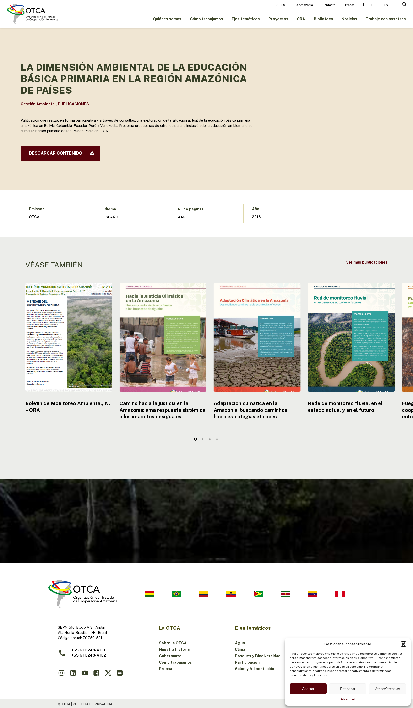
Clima (240, 649)
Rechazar (347, 689)
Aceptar (308, 689)
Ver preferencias (387, 689)
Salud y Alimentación (254, 669)
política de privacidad (94, 704)
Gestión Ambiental (38, 104)
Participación (247, 662)
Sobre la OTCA (173, 643)
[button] (403, 644)
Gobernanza (170, 656)
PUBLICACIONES (73, 104)
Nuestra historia (174, 649)
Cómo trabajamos (175, 662)
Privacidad (348, 699)
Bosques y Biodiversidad (258, 656)
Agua (240, 643)
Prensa (165, 669)
